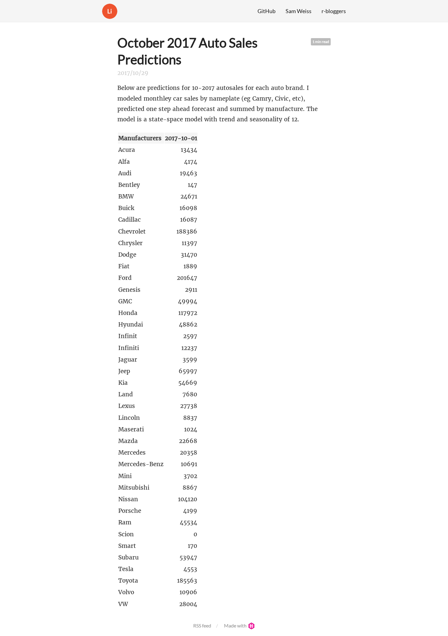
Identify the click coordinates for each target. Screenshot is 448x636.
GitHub (267, 11)
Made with (235, 625)
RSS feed (202, 625)
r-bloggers (334, 11)
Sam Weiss (298, 11)
